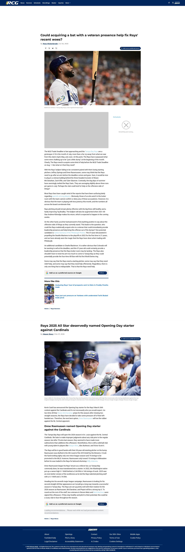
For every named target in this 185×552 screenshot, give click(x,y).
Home (46, 308)
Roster (54, 3)
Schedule (37, 3)
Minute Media (34, 546)
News (22, 3)
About (46, 534)
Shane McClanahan (65, 413)
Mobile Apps (135, 534)
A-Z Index (94, 541)
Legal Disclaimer (50, 541)
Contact (94, 534)
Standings (46, 3)
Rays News (54, 519)
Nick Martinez (98, 492)
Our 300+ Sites (115, 534)
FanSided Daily (50, 538)
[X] (173, 3)
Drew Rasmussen (85, 418)
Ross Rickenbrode (50, 44)
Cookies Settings (115, 541)
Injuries (61, 3)
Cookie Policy (135, 538)
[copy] (56, 48)
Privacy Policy (96, 538)
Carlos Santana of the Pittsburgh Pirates (69, 233)
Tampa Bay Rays (91, 151)
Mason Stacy (48, 334)
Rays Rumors (55, 308)
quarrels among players (61, 196)
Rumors (29, 3)
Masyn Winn (73, 446)
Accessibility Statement (74, 541)
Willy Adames (92, 461)
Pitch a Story (70, 538)
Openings (68, 534)
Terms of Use (114, 538)
